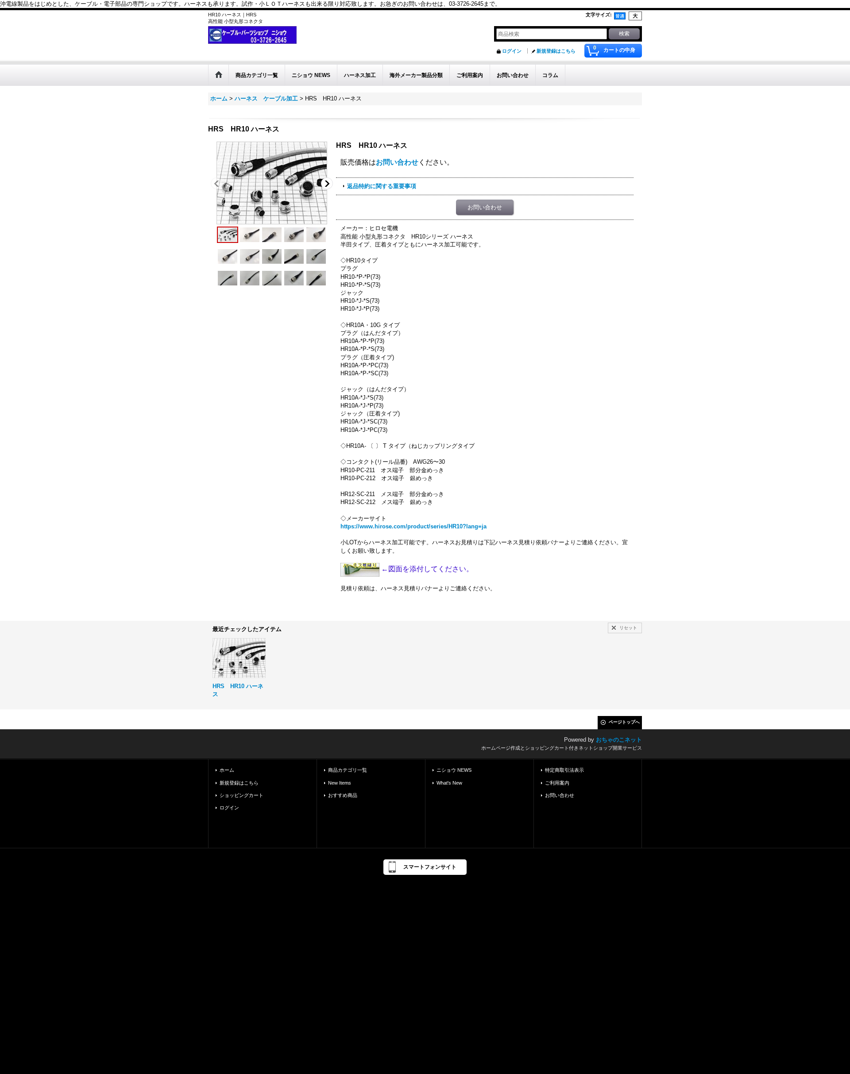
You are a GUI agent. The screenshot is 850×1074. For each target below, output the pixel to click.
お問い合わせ (397, 162)
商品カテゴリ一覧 (347, 770)
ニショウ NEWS (454, 770)
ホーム (227, 770)
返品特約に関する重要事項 (381, 186)
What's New (449, 782)
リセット (628, 627)
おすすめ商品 (342, 795)
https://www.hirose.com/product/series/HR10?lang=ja (413, 526)
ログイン (512, 51)
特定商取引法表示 (564, 770)
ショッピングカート (241, 795)
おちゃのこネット (619, 739)
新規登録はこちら (556, 51)
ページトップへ (624, 722)
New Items (339, 782)
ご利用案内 (557, 782)
